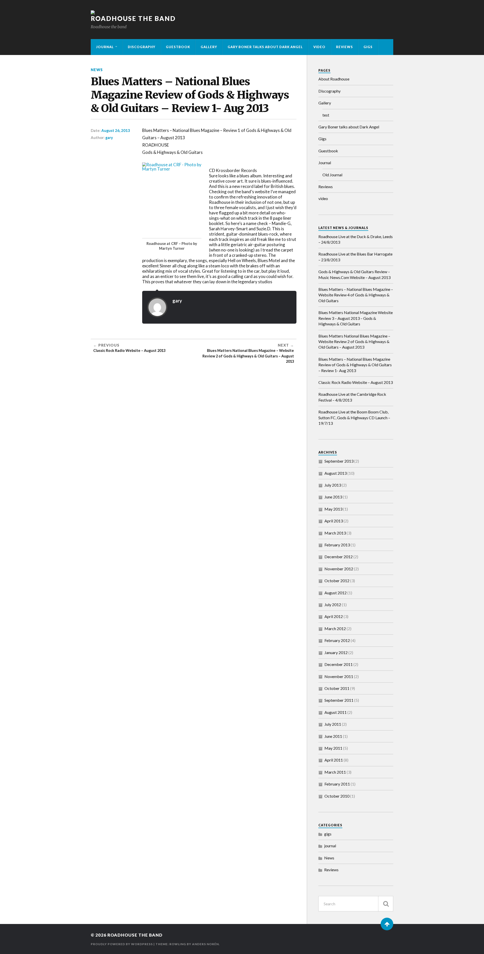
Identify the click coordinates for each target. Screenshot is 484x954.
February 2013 (337, 544)
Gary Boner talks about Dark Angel (265, 47)
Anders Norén (205, 944)
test (325, 115)
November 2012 (338, 568)
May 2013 (333, 509)
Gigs (368, 47)
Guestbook (178, 47)
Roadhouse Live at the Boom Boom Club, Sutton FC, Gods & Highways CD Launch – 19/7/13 (354, 417)
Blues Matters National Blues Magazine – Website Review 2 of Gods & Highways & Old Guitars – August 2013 (354, 341)
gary (109, 137)
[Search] (385, 903)
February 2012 (337, 640)
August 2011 (335, 712)
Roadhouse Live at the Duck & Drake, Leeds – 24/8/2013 (355, 239)
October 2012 (336, 580)
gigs (327, 833)
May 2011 (333, 748)
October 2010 (336, 796)
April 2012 (333, 616)
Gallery (209, 47)
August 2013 (335, 473)
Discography (141, 47)
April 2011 (333, 759)
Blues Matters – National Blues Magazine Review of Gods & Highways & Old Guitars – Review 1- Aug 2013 (355, 365)
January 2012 (336, 652)
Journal (105, 47)
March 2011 (335, 772)
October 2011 (336, 688)
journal (330, 845)
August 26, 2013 (115, 130)
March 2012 (335, 628)
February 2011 (337, 783)
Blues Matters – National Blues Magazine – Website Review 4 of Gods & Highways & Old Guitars (355, 295)
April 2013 (333, 520)
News (97, 70)
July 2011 (332, 724)
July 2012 (332, 604)
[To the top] (387, 924)
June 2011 (333, 736)
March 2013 (335, 532)
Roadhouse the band (133, 18)
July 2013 (332, 485)
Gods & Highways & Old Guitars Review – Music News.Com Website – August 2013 (354, 274)
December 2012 (338, 556)
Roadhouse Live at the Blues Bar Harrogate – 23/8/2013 (355, 256)
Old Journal (332, 174)
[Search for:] (355, 903)
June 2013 (333, 496)
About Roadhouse (333, 78)
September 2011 (338, 700)
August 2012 (335, 592)
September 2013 (338, 461)
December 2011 (338, 664)
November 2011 (338, 676)
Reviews (344, 47)
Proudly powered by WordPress (122, 944)
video (319, 47)
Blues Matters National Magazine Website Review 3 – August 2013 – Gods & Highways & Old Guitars (355, 318)
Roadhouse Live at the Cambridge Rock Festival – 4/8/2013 (352, 397)
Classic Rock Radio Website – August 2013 (355, 382)
